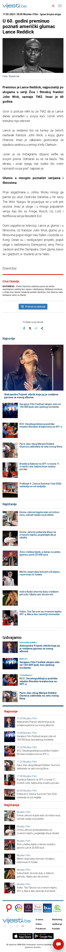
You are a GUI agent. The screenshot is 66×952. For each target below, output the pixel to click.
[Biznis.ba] (47, 908)
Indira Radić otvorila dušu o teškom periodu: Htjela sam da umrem (39, 593)
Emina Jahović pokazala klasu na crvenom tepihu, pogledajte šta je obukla (37, 535)
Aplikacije (57, 924)
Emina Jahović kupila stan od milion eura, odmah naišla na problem (39, 513)
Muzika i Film (30, 718)
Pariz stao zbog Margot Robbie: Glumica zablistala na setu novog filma (40, 445)
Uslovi (39, 924)
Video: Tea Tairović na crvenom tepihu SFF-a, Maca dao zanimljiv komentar (40, 613)
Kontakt (56, 928)
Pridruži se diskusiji (35, 306)
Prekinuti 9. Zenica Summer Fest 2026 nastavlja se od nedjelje (40, 485)
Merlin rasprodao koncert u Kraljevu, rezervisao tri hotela (39, 573)
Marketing (57, 919)
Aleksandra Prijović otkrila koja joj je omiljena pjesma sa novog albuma (31, 396)
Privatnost (41, 928)
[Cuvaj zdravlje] (37, 908)
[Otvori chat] (58, 944)
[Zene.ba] (28, 908)
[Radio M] (8, 908)
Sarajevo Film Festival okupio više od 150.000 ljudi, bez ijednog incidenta (40, 405)
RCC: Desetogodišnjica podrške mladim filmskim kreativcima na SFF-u (40, 425)
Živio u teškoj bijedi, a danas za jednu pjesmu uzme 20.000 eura (39, 553)
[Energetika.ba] (58, 908)
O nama (39, 919)
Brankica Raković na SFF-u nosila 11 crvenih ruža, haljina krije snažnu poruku (39, 466)
